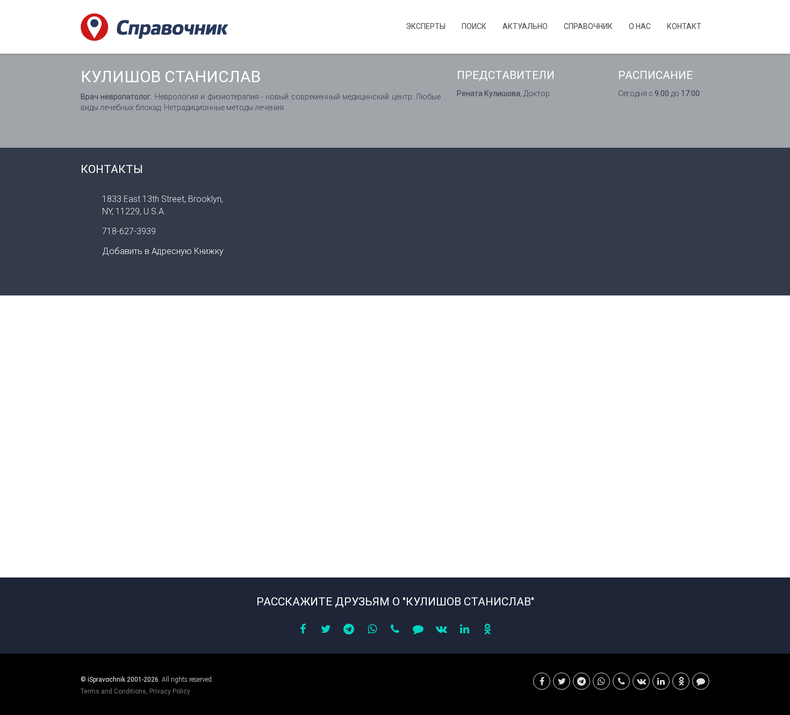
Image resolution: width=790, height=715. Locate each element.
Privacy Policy (169, 691)
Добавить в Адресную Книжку (163, 251)
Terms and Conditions (113, 691)
